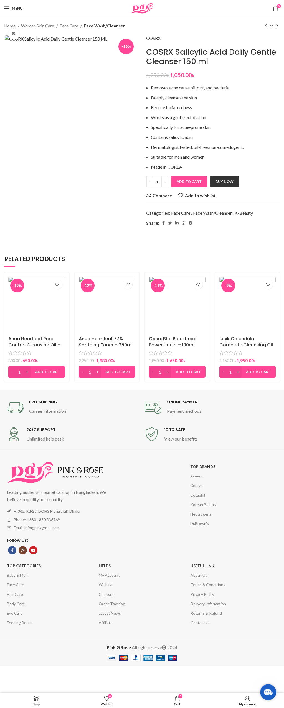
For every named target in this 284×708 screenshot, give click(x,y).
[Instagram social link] (23, 550)
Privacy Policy (202, 594)
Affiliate (106, 622)
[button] (36, 372)
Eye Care (14, 613)
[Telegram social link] (190, 223)
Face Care (69, 25)
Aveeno (197, 476)
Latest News (110, 613)
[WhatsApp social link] (183, 223)
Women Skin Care (38, 25)
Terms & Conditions (208, 584)
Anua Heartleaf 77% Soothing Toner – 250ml (106, 342)
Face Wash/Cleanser (104, 25)
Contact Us (201, 622)
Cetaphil (197, 495)
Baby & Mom (18, 575)
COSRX (153, 38)
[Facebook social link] (163, 223)
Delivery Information (208, 603)
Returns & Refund (206, 613)
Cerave (196, 485)
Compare (107, 594)
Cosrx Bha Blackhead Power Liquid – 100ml (173, 342)
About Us (199, 575)
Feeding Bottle (20, 622)
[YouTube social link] (33, 550)
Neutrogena (200, 514)
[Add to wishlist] (57, 284)
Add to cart (189, 181)
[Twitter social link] (170, 223)
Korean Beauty (203, 504)
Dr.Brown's (199, 523)
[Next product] (277, 26)
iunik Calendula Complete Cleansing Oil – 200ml (246, 345)
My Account (109, 575)
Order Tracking (112, 603)
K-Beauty (244, 213)
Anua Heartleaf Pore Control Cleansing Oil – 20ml (34, 345)
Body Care (16, 603)
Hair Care (15, 594)
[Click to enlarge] (13, 33)
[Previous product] (266, 26)
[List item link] (62, 520)
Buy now (224, 181)
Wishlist (106, 584)
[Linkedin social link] (177, 223)
